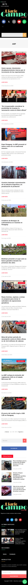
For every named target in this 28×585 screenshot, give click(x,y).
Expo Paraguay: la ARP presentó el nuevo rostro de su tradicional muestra (13, 146)
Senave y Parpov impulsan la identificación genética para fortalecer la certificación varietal (19, 476)
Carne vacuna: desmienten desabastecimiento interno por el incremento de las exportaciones (13, 70)
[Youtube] (19, 22)
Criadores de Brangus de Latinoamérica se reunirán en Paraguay (11, 222)
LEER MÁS (4, 82)
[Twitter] (11, 519)
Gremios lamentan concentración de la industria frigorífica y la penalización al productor (13, 184)
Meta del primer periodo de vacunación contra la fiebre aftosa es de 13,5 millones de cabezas (13, 339)
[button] (2, 26)
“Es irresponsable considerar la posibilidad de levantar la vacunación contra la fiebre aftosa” (14, 108)
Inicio (4, 554)
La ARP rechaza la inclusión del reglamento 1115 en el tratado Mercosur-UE (12, 377)
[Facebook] (4, 22)
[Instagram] (14, 22)
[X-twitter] (9, 22)
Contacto (12, 554)
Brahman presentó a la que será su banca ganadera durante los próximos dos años (13, 261)
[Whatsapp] (24, 22)
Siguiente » (21, 431)
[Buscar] (25, 35)
